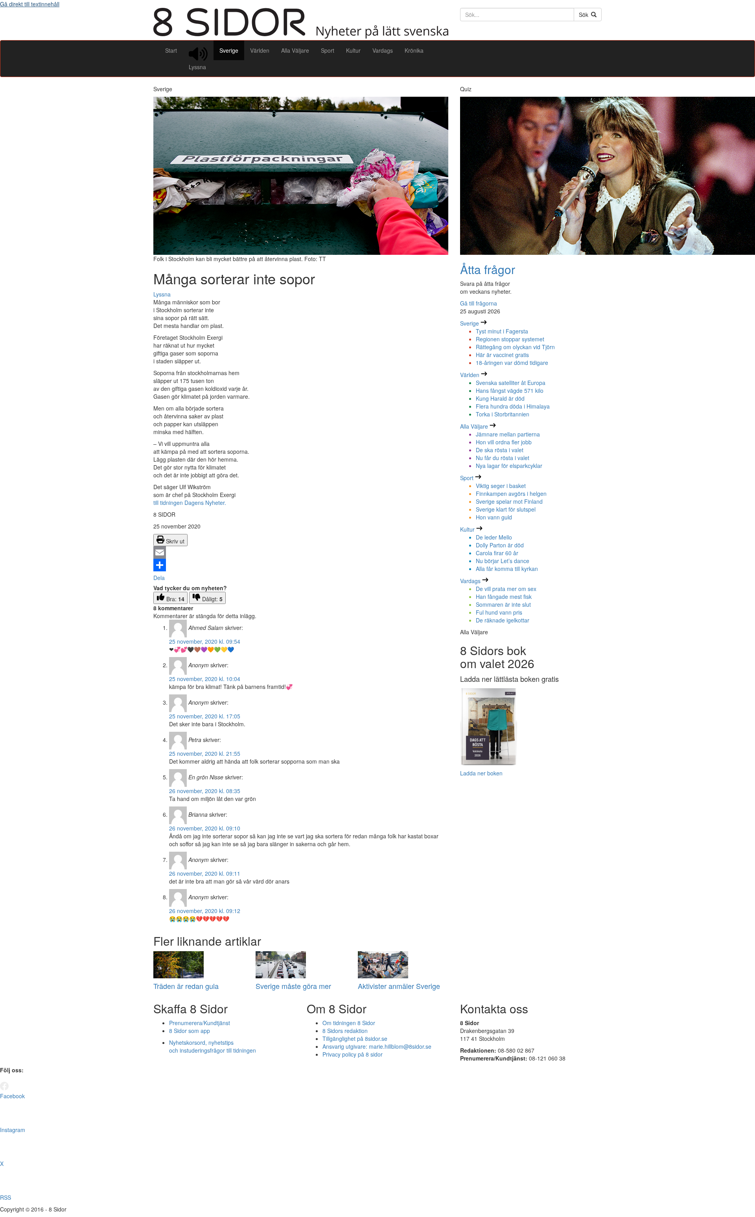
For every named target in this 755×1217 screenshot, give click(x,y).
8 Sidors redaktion (345, 1031)
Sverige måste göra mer (293, 986)
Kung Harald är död (500, 398)
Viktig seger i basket (501, 486)
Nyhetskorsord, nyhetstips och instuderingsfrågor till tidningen (212, 1046)
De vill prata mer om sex (506, 589)
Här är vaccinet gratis (502, 355)
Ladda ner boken (481, 773)
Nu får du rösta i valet (502, 458)
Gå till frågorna (478, 303)
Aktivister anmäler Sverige (399, 986)
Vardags (382, 50)
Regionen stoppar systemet (510, 339)
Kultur (353, 50)
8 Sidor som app (189, 1031)
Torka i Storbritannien (502, 414)
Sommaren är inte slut (503, 604)
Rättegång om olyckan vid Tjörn (515, 347)
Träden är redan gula (186, 986)
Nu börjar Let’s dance (502, 561)
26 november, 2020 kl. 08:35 (204, 791)
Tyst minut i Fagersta (502, 331)
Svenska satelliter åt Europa (510, 383)
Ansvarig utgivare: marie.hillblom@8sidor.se (376, 1046)
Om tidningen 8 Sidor (348, 1023)
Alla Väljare (295, 50)
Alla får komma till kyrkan (507, 569)
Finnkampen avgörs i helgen (511, 493)
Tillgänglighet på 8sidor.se (354, 1038)
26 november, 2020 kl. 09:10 (204, 828)
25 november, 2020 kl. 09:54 (204, 641)
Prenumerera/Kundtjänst (199, 1023)
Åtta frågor (487, 269)
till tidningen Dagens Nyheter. (189, 502)
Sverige (228, 50)
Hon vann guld (494, 517)
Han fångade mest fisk (504, 596)
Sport (327, 50)
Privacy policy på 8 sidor (352, 1054)
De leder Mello (494, 537)
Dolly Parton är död (500, 545)
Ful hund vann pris (499, 612)
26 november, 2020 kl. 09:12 (204, 911)
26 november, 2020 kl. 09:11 (204, 873)
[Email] (300, 552)
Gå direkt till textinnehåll (29, 4)
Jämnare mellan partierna (508, 434)
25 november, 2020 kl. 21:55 (204, 753)
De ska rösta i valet (499, 450)
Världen (259, 50)
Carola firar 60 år (497, 553)
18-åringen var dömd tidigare (512, 362)
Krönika (414, 50)
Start (171, 50)
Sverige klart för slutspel (506, 509)
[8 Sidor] (300, 36)
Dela (159, 578)
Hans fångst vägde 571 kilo (509, 390)
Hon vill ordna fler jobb (504, 442)
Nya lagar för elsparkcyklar (509, 465)
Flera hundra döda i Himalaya (513, 406)
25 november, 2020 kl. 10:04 (204, 679)
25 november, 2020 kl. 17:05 (204, 716)
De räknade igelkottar (502, 620)
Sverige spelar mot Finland (509, 501)
